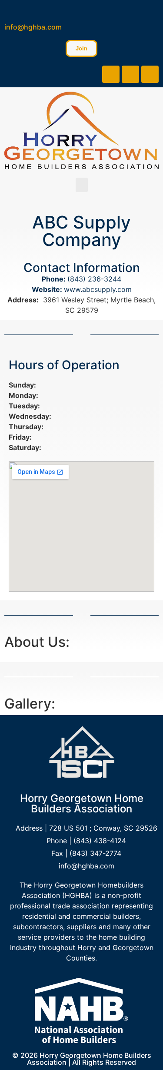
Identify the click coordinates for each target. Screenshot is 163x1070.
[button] (82, 185)
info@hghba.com (33, 27)
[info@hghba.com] (9, 9)
